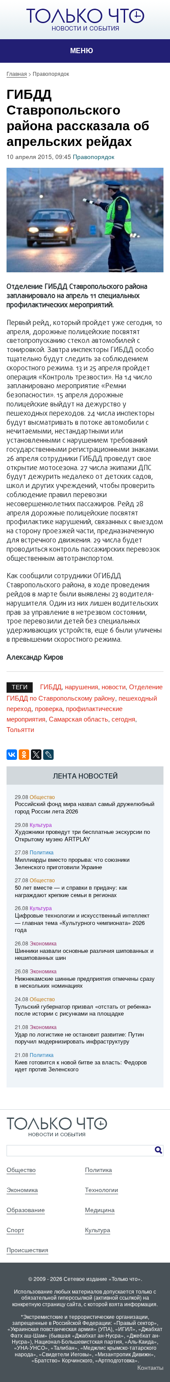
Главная (17, 73)
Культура (41, 824)
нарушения (81, 686)
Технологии (101, 1189)
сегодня (123, 718)
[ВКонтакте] (12, 754)
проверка (48, 708)
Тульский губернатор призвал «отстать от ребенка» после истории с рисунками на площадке (83, 1010)
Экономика (43, 943)
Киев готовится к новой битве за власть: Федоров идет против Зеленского (81, 1066)
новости (114, 686)
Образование (26, 1209)
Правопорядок (93, 156)
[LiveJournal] (48, 754)
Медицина (100, 1209)
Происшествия (27, 1249)
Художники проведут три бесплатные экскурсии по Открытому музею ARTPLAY (82, 835)
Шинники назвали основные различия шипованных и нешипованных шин (84, 954)
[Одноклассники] (24, 754)
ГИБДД (50, 686)
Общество (42, 796)
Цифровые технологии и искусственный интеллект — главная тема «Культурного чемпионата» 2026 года (82, 922)
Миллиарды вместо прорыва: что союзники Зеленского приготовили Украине (72, 863)
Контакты (150, 1367)
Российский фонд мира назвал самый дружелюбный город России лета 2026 (84, 807)
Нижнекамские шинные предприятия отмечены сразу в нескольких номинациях (85, 982)
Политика (42, 852)
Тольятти (20, 729)
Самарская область (78, 718)
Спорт (15, 1229)
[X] (36, 754)
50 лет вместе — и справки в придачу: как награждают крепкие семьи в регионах (71, 891)
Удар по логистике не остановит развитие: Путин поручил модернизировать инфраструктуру (79, 1038)
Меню (81, 50)
